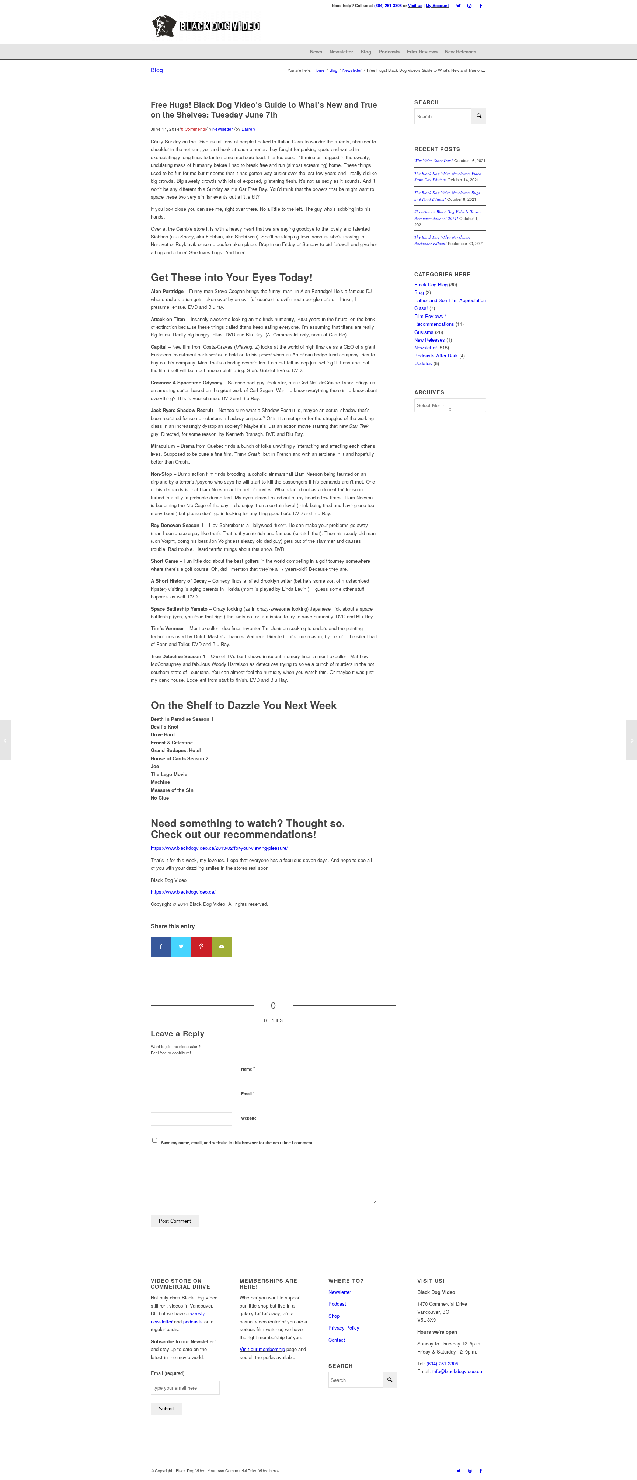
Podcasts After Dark (436, 355)
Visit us (415, 5)
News (316, 51)
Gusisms (424, 331)
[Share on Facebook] (161, 947)
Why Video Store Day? (433, 160)
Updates (423, 363)
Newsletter (341, 51)
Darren (248, 129)
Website (249, 1118)
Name (248, 1068)
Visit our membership (262, 1348)
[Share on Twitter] (181, 947)
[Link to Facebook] (480, 5)
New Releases (460, 51)
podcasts (193, 1321)
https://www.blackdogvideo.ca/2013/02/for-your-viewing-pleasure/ (219, 847)
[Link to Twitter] (458, 5)
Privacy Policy (343, 1327)
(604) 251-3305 (388, 5)
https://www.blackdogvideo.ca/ (183, 891)
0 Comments (193, 129)
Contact (336, 1339)
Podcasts (389, 51)
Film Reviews (422, 51)
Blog (366, 51)
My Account (437, 5)
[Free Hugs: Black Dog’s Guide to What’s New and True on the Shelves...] (5, 740)
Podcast (337, 1303)
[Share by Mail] (222, 947)
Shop (334, 1315)
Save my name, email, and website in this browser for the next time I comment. (237, 1142)
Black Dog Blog (431, 284)
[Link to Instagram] (469, 5)
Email (248, 1093)
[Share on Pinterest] (201, 947)
